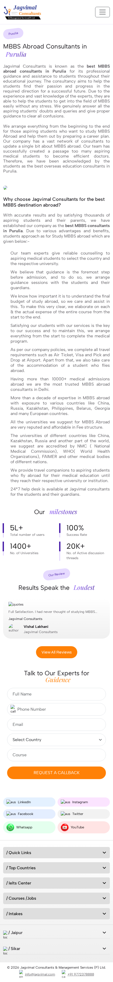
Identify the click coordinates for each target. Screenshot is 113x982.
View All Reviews (57, 652)
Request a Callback (57, 772)
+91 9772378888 (81, 974)
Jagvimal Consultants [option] (52, 622)
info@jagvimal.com (40, 974)
